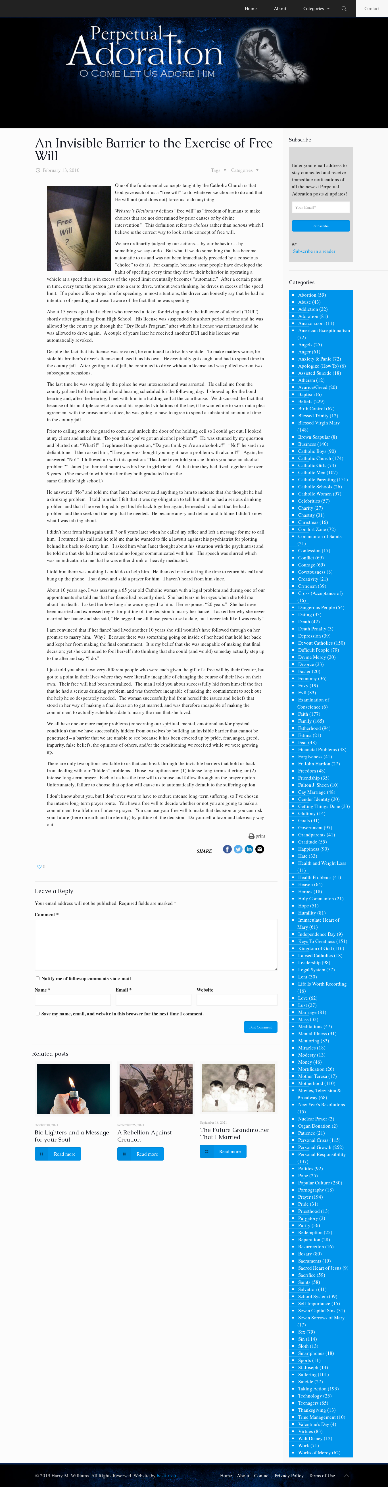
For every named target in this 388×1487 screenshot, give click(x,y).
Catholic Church (314, 458)
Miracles (307, 1047)
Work (303, 1445)
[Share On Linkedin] (249, 850)
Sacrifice (307, 1275)
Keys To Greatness (316, 941)
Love (303, 998)
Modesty (307, 1054)
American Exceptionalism (324, 330)
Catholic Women (315, 493)
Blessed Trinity (313, 415)
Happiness (308, 848)
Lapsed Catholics (315, 955)
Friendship (309, 777)
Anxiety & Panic (314, 358)
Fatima (305, 735)
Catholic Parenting (317, 479)
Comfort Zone (312, 529)
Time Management (317, 1417)
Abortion (307, 294)
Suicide (305, 1381)
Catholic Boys (312, 451)
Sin (301, 1339)
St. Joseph (308, 1367)
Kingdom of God (315, 948)
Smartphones (311, 1353)
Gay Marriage (312, 792)
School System (313, 1296)
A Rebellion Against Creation (144, 1135)
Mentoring (309, 1040)
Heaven (305, 884)
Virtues (305, 1431)
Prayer (304, 1197)
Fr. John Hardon (314, 763)
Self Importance (314, 1303)
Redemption (310, 1232)
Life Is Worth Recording (322, 983)
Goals (304, 820)
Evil (302, 692)
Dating (305, 614)
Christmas (308, 522)
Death (304, 621)
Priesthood (309, 1211)
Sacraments (309, 1260)
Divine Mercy (312, 657)
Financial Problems (317, 749)
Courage (306, 564)
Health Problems (314, 877)
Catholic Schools (315, 486)
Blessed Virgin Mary (319, 422)
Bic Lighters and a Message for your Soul (72, 1135)
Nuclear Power (312, 1118)
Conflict (306, 557)
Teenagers (308, 1402)
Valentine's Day (313, 1424)
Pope (303, 1175)
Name (43, 989)
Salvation (307, 1289)
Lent (302, 976)
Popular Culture (314, 1182)
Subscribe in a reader (314, 251)
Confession (309, 550)
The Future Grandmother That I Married (234, 1133)
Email (124, 989)
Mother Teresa (312, 1076)
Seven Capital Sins (316, 1310)
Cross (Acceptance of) (320, 593)
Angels (305, 344)
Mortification (311, 1069)
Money (305, 1062)
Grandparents (312, 834)
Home (226, 1475)
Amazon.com (311, 323)
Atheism (306, 380)
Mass (303, 1019)
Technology (310, 1395)
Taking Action (312, 1388)
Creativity (308, 579)
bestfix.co (166, 1475)
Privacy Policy (289, 1475)
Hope (303, 905)
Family (305, 721)
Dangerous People (316, 607)
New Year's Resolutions (321, 1104)
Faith (303, 714)
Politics (305, 1168)
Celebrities (309, 500)
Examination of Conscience (313, 703)
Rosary (305, 1253)
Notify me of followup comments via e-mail (86, 978)
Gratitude (307, 841)
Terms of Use (322, 1475)
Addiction (308, 309)
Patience (306, 1133)
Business (307, 444)
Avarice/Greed (312, 387)
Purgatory (308, 1218)
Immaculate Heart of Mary (318, 923)
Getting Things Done (319, 806)
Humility (307, 912)
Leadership (309, 962)
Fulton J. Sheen (313, 785)
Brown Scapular (314, 437)
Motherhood (310, 1083)
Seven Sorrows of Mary (321, 1317)
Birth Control (311, 408)
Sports (304, 1360)
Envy (303, 685)
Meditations (310, 1026)
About (243, 1475)
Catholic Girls (312, 465)
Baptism (306, 394)
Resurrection (311, 1246)
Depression (309, 635)
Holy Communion (316, 898)
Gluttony (307, 813)
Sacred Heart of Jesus (319, 1268)
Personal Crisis (313, 1140)
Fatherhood (309, 728)
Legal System (311, 969)
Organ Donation (314, 1125)
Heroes (305, 891)
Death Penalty (312, 628)
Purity (304, 1225)
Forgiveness (310, 756)
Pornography (311, 1189)
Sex (301, 1331)
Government (310, 827)
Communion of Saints (320, 536)
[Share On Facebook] (227, 850)
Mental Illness (312, 1033)
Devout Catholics (315, 643)
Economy (307, 678)
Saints (304, 1282)
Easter (304, 671)
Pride (303, 1204)
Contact (371, 8)
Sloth (303, 1346)
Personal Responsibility (322, 1154)
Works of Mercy (314, 1452)
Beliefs (305, 401)
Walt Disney (310, 1438)
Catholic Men (312, 472)
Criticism (307, 586)
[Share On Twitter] (238, 850)
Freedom (307, 770)
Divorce (306, 664)
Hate (303, 856)
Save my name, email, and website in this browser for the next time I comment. (122, 1013)
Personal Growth (314, 1147)
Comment (47, 914)
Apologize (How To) (318, 366)
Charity (305, 508)
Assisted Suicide (314, 373)
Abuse (304, 302)
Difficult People (313, 650)
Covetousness (312, 571)
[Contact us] (260, 850)
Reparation (309, 1239)
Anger (304, 351)
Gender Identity (314, 799)
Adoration (308, 316)
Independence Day (317, 934)
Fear (302, 742)
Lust (302, 1005)
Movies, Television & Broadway (319, 1094)
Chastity (306, 515)
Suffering (307, 1374)
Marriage (307, 1012)
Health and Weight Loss (322, 863)
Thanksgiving (312, 1410)
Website (205, 989)
